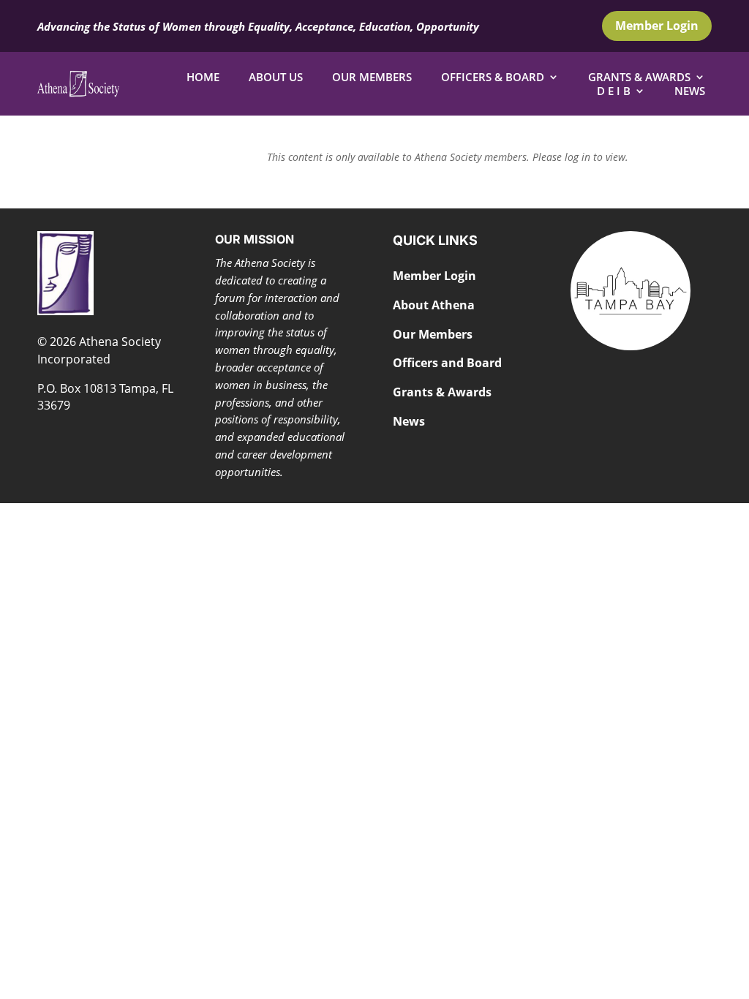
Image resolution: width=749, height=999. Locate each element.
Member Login (657, 26)
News (689, 91)
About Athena (434, 305)
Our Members (372, 77)
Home (203, 77)
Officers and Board (447, 363)
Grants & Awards (639, 77)
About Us (276, 77)
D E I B (614, 91)
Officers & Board (492, 77)
